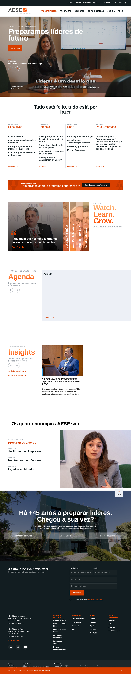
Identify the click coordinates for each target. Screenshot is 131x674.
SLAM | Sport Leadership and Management (51, 146)
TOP (119, 495)
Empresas (87, 3)
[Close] (121, 671)
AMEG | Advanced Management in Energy (50, 158)
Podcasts (112, 627)
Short (74, 629)
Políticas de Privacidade (95, 600)
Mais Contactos (13, 640)
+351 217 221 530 (17, 623)
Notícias (111, 620)
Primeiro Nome (74, 568)
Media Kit (80, 667)
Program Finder (49, 11)
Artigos (111, 624)
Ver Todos (11, 167)
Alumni (70, 3)
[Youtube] (25, 647)
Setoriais (75, 626)
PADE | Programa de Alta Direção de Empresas (20, 147)
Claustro (93, 622)
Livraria (93, 629)
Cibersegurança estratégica (80, 136)
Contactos (106, 3)
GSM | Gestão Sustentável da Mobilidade (51, 152)
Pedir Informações (107, 536)
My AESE (96, 3)
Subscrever (76, 593)
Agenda (93, 626)
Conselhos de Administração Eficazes (78, 141)
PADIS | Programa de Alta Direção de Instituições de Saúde (51, 139)
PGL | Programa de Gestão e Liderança (22, 141)
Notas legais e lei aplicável (112, 667)
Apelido (96, 568)
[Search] (125, 3)
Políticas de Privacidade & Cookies (93, 667)
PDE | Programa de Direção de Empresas (21, 153)
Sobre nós (94, 619)
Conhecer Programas (23, 536)
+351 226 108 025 (17, 636)
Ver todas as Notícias (16, 375)
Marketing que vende (77, 146)
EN (120, 3)
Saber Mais (15, 48)
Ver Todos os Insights (16, 371)
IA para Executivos (76, 150)
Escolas (78, 3)
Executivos (76, 622)
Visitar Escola (65, 536)
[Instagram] (18, 647)
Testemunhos (114, 631)
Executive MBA (15, 136)
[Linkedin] (10, 647)
